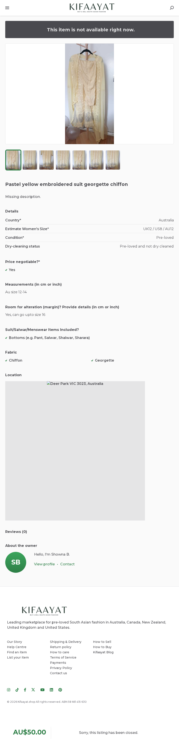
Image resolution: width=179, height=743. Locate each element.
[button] (89, 94)
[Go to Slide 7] (113, 160)
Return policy (60, 647)
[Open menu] (7, 8)
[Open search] (172, 8)
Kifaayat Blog (103, 652)
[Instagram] (10, 689)
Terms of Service (63, 657)
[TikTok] (17, 689)
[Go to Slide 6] (96, 160)
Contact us (58, 673)
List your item (18, 657)
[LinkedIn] (51, 689)
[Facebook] (25, 689)
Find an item (17, 652)
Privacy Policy (61, 668)
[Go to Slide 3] (46, 160)
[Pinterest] (59, 689)
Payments (58, 663)
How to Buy (102, 647)
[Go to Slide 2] (30, 160)
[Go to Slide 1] (13, 160)
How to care (59, 652)
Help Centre (16, 647)
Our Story (14, 642)
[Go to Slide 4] (63, 160)
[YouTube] (42, 689)
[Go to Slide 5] (80, 160)
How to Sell (102, 642)
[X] (33, 689)
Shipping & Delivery (65, 642)
